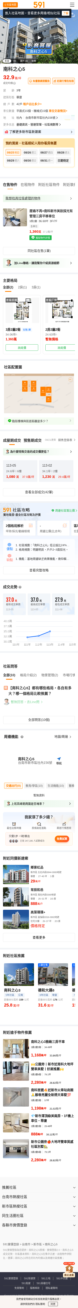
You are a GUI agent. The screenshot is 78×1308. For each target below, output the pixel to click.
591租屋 (26, 1283)
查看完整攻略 (39, 570)
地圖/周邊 (61, 736)
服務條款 (35, 1288)
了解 (65, 13)
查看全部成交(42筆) (39, 492)
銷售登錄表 (65, 440)
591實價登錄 (11, 1278)
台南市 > (27, 1244)
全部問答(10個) (39, 720)
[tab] (12, 440)
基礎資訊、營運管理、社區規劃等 (37, 124)
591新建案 (29, 1278)
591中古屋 (62, 1278)
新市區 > (38, 1244)
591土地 (45, 1278)
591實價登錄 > (12, 1244)
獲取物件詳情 (42, 238)
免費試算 (62, 838)
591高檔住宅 (43, 1283)
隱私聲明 (40, 1304)
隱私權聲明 (52, 1288)
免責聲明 (19, 1288)
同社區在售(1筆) (39, 251)
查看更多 (39, 937)
